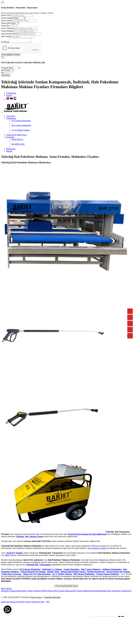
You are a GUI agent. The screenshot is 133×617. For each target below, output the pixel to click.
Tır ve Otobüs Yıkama (20, 130)
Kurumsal (10, 137)
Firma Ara (5, 75)
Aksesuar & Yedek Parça (16, 135)
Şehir (3, 70)
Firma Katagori (7, 18)
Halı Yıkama (36, 597)
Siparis (9, 95)
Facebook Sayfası (23, 602)
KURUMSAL (17, 139)
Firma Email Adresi (9, 34)
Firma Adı (5, 15)
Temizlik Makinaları (52, 597)
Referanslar (11, 149)
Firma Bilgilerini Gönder (11, 55)
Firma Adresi (6, 20)
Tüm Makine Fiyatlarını (97, 548)
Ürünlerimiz (11, 93)
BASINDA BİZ (18, 144)
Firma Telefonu (7, 28)
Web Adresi (6, 36)
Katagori (4, 68)
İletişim (9, 151)
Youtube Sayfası (37, 602)
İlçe (2, 72)
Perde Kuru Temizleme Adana (99, 591)
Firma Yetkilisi (7, 31)
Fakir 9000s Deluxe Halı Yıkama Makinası (40, 591)
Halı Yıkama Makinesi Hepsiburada (72, 591)
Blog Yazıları (6, 588)
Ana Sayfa (10, 116)
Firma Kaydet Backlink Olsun (66, 586)
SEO (48, 602)
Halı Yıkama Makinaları (21, 125)
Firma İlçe (5, 25)
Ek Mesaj (5, 42)
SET (7, 555)
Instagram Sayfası (8, 602)
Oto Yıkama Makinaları (21, 121)
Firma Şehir (6, 23)
